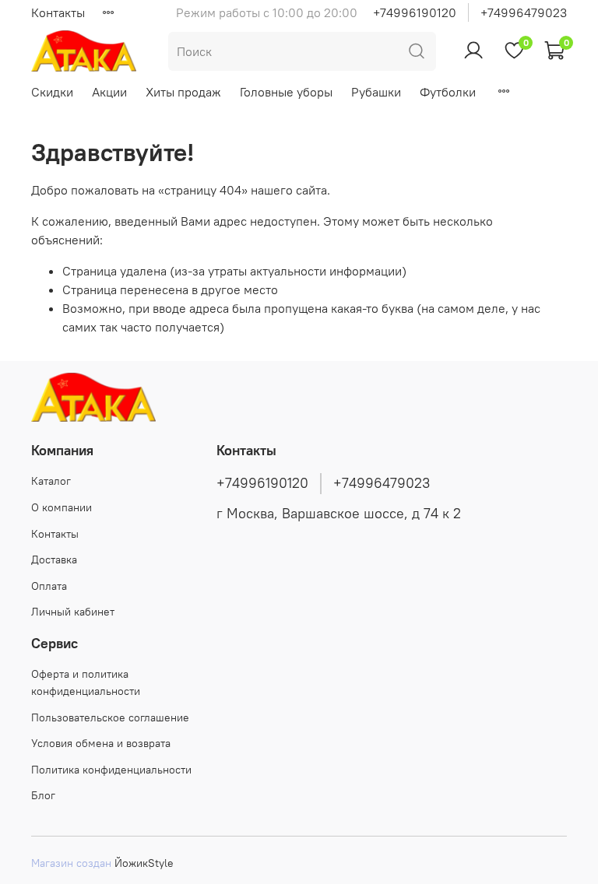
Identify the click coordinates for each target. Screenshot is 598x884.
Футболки (448, 92)
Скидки (52, 92)
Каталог (51, 481)
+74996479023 (523, 12)
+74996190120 (414, 12)
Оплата (49, 586)
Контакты (58, 12)
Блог (43, 795)
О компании (61, 507)
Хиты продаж (183, 92)
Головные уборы (286, 92)
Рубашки (376, 92)
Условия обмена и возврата (101, 743)
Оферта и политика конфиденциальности (85, 682)
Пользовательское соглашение (110, 717)
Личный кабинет (72, 612)
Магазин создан (71, 863)
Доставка (54, 559)
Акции (109, 92)
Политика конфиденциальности (111, 770)
